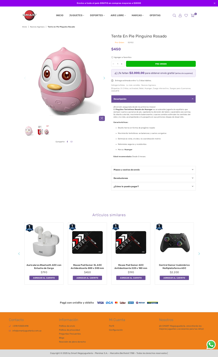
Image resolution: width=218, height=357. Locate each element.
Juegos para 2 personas (180, 88)
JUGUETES (76, 15)
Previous (24, 78)
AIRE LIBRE (118, 15)
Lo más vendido (133, 85)
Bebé (141, 88)
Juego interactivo (161, 88)
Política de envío (67, 326)
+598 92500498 (20, 326)
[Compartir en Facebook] (67, 142)
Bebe (122, 85)
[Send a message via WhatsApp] (211, 344)
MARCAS (137, 15)
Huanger (148, 88)
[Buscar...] (174, 15)
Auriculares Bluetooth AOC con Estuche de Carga (44, 266)
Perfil (111, 326)
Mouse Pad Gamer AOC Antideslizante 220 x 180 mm (130, 266)
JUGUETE (115, 91)
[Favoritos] (186, 15)
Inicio (24, 27)
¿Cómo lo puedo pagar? (126, 186)
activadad (133, 88)
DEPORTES (96, 15)
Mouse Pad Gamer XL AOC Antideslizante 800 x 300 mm (87, 266)
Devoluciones (121, 178)
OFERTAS (155, 15)
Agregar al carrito (44, 277)
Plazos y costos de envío (127, 170)
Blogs (61, 338)
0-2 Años (125, 88)
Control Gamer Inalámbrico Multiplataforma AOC (174, 266)
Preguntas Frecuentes (70, 334)
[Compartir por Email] (71, 142)
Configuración (116, 330)
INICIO (59, 15)
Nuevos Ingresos (37, 27)
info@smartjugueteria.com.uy (27, 330)
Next (104, 78)
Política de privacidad (69, 330)
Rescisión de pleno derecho (72, 342)
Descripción (120, 99)
